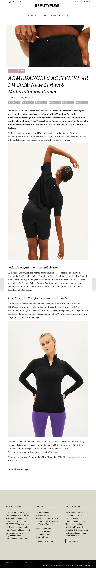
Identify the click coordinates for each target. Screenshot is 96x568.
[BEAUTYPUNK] (48, 8)
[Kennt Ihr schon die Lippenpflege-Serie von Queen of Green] (94, 284)
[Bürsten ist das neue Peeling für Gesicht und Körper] (2, 284)
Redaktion (32, 97)
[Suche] (67, 16)
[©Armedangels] (48, 46)
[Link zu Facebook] (6, 2)
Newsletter (75, 2)
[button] (14, 102)
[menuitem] (75, 1)
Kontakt (86, 2)
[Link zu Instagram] (10, 2)
